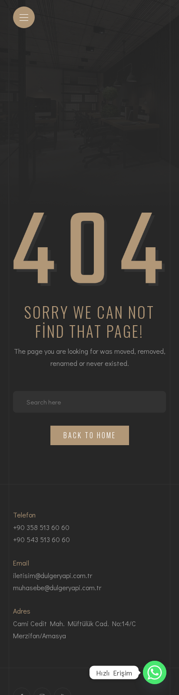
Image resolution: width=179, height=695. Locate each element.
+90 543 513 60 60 (41, 539)
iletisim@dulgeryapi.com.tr (52, 575)
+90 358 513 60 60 (41, 527)
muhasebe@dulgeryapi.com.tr (57, 587)
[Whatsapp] (154, 672)
